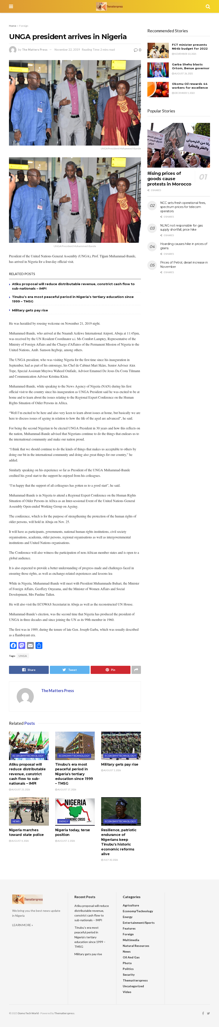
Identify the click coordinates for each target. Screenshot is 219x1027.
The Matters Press (34, 49)
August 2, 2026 (66, 840)
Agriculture (131, 905)
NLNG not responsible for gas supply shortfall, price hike (181, 228)
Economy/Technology (28, 755)
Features (129, 928)
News (16, 821)
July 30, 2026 (110, 859)
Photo (127, 963)
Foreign (23, 25)
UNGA (23, 655)
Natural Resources (136, 945)
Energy (64, 821)
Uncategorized (133, 986)
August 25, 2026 (20, 789)
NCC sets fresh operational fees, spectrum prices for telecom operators (183, 207)
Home (12, 25)
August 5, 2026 (112, 770)
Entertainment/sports (139, 922)
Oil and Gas (131, 957)
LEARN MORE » (22, 925)
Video (127, 992)
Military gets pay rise (30, 310)
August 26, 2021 (183, 73)
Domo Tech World (28, 1013)
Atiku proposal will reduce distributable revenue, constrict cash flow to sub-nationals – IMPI (27, 774)
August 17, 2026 (66, 789)
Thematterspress (135, 980)
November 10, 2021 (185, 53)
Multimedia (131, 940)
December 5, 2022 (184, 92)
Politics (128, 969)
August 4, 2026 (20, 840)
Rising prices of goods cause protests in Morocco (169, 179)
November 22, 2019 (67, 49)
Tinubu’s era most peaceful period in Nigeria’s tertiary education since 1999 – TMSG (74, 774)
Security (129, 974)
